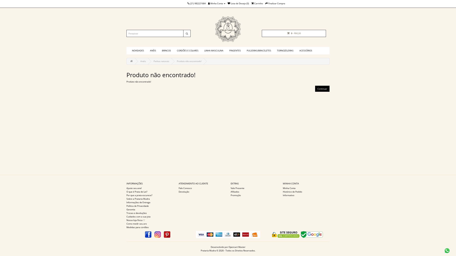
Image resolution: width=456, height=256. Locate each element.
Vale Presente (237, 188)
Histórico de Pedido (292, 191)
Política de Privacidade (137, 205)
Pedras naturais (161, 61)
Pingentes (235, 50)
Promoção (236, 195)
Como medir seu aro (136, 223)
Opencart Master (237, 247)
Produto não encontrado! (189, 61)
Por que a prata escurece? (139, 195)
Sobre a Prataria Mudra (138, 198)
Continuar (322, 88)
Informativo (288, 195)
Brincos (166, 50)
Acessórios (305, 50)
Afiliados (235, 191)
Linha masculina (213, 50)
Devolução (184, 191)
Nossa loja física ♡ (135, 220)
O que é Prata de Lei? (136, 191)
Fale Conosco (185, 188)
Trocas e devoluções (136, 213)
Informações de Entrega (138, 202)
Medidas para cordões (137, 227)
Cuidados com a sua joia (138, 216)
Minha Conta (289, 188)
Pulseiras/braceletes (259, 50)
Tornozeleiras (285, 50)
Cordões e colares (187, 50)
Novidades (138, 50)
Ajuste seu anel (134, 188)
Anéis (153, 50)
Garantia (130, 209)
